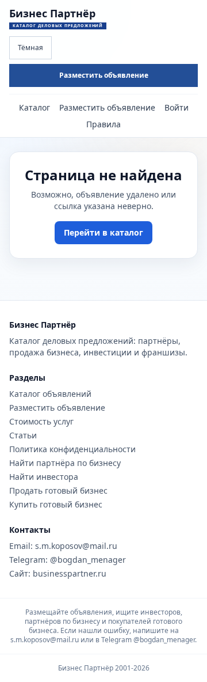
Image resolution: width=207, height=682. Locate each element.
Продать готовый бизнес (58, 490)
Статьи (23, 435)
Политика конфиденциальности (72, 449)
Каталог (34, 107)
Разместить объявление (103, 75)
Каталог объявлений (50, 393)
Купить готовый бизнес (55, 504)
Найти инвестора (43, 476)
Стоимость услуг (41, 421)
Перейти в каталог (103, 232)
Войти (176, 107)
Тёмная (30, 47)
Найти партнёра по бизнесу (65, 462)
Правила (103, 124)
